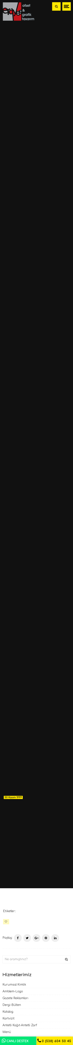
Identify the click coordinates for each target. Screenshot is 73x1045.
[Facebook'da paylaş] (18, 938)
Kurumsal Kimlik (14, 984)
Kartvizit (8, 1018)
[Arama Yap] (56, 6)
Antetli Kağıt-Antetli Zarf (20, 1025)
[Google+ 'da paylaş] (36, 938)
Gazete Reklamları (15, 998)
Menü (7, 1032)
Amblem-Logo (13, 991)
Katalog (8, 1011)
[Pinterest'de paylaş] (46, 938)
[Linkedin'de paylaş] (55, 938)
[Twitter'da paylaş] (27, 938)
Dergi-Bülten (12, 1005)
